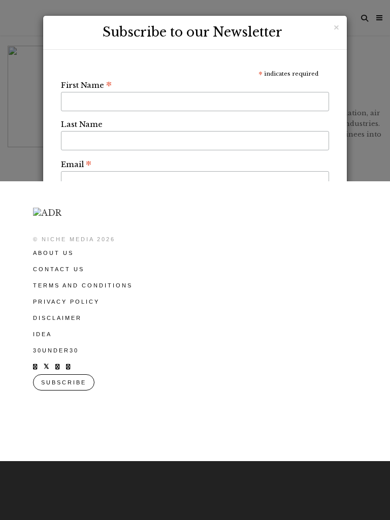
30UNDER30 (56, 350)
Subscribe (63, 382)
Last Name (82, 124)
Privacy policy (66, 302)
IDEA (42, 334)
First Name (86, 84)
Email (76, 164)
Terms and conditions (83, 285)
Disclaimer (57, 318)
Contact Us (58, 269)
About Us (53, 253)
